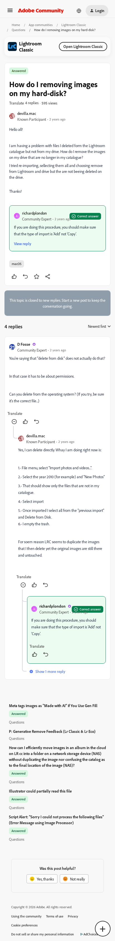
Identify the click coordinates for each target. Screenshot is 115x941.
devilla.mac (26, 113)
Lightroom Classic (73, 25)
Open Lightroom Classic (83, 46)
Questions (18, 30)
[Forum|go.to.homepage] (41, 10)
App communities (41, 25)
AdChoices (90, 934)
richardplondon (34, 213)
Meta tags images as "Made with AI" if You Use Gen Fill (53, 705)
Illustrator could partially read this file (40, 791)
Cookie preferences (24, 925)
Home (16, 25)
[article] (57, 383)
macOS (16, 264)
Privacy (73, 916)
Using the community (26, 916)
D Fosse (23, 344)
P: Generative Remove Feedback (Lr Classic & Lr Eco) (52, 731)
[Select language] (79, 10)
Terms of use (54, 916)
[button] (10, 12)
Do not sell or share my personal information (42, 934)
